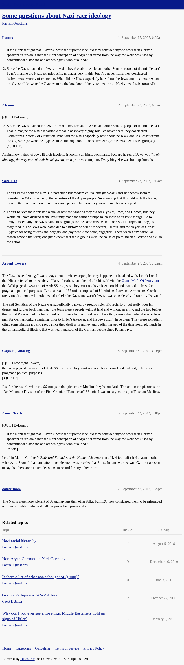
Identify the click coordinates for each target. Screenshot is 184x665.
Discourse (27, 659)
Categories (23, 648)
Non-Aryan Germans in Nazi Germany (34, 558)
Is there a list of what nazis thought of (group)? (40, 577)
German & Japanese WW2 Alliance (31, 595)
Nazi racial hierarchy (19, 540)
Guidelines (42, 648)
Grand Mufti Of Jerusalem (140, 280)
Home (6, 648)
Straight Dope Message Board (23, 5)
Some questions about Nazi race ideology (56, 15)
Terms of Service (67, 648)
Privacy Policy (93, 648)
